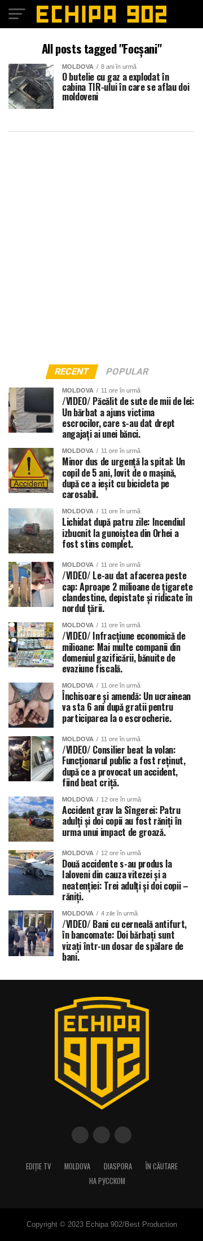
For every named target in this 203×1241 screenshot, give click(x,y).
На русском (107, 1181)
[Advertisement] (101, 244)
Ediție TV (38, 1166)
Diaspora (118, 1166)
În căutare (161, 1166)
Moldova (77, 1166)
